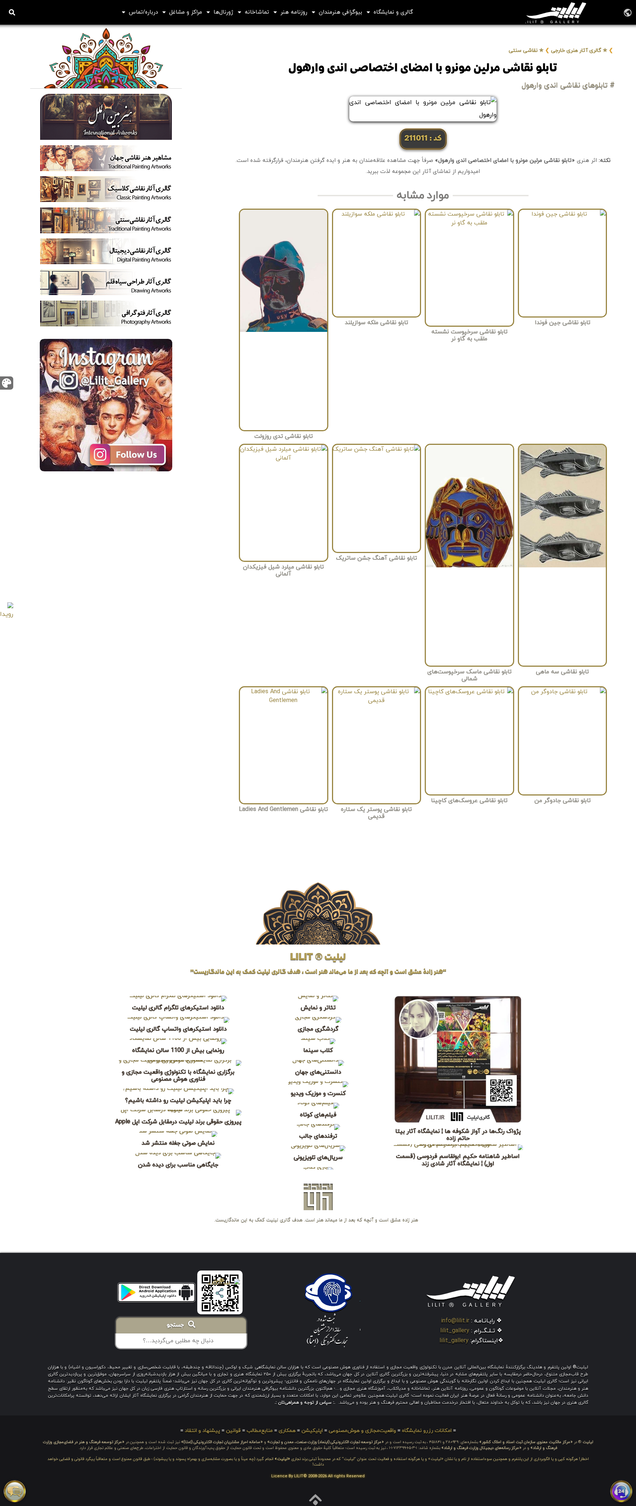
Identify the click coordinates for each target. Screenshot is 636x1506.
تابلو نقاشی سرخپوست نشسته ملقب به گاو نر (469, 335)
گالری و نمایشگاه (393, 12)
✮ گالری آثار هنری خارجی (579, 50)
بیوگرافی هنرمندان (340, 12)
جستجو (177, 1325)
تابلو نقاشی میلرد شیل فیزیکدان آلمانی (283, 570)
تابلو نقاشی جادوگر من (562, 801)
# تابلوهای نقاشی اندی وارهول (568, 85)
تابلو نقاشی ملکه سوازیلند (376, 323)
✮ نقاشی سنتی (526, 50)
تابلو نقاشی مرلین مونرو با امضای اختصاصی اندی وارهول (423, 68)
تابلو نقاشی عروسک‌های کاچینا (469, 801)
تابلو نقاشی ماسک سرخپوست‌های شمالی (469, 675)
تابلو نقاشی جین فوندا (562, 323)
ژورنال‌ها (223, 12)
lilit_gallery (454, 1331)
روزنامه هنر (293, 12)
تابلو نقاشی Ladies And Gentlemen (283, 809)
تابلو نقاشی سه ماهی (562, 672)
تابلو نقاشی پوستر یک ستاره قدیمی (376, 813)
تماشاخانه (257, 12)
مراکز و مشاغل (185, 12)
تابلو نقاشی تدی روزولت (283, 436)
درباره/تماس (143, 12)
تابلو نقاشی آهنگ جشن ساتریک (376, 558)
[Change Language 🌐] (627, 12)
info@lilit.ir (455, 1321)
